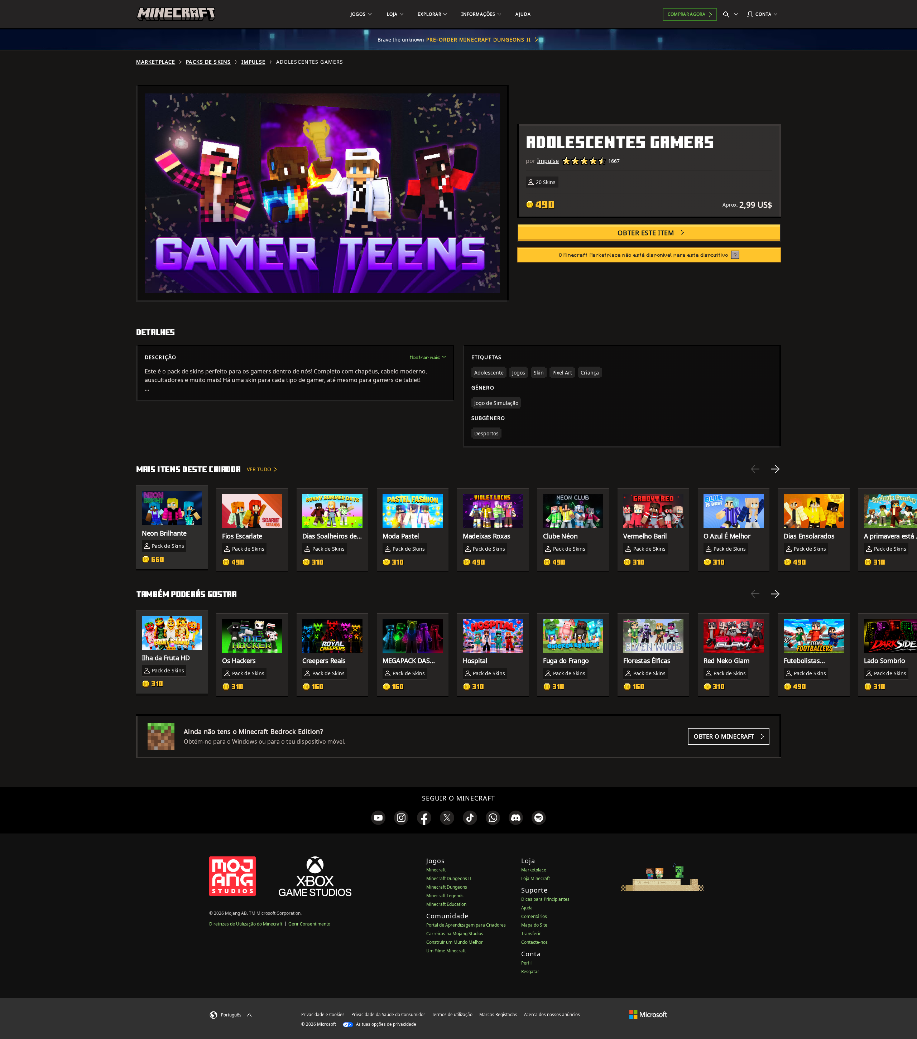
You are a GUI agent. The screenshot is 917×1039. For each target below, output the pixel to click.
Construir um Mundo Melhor (454, 942)
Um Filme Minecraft (446, 951)
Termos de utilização (452, 1014)
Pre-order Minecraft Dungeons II (478, 39)
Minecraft (436, 870)
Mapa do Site (534, 925)
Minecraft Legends (445, 896)
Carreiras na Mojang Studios (454, 934)
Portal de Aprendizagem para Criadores (466, 925)
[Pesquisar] (732, 14)
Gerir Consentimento (309, 924)
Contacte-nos (534, 942)
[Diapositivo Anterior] (755, 469)
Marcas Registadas (498, 1014)
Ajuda (527, 908)
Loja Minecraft (535, 878)
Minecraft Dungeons (446, 887)
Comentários (534, 916)
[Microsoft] (648, 1014)
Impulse (253, 62)
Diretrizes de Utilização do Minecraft (245, 924)
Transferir (531, 934)
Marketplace (155, 62)
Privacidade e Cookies (323, 1014)
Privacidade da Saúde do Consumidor (388, 1014)
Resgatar (530, 971)
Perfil (526, 963)
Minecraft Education (446, 904)
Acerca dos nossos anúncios (552, 1014)
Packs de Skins (208, 62)
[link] (378, 818)
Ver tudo (259, 469)
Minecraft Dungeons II (448, 878)
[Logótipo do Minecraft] (176, 14)
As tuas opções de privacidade (385, 1024)
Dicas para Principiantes (545, 899)
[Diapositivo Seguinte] (775, 469)
